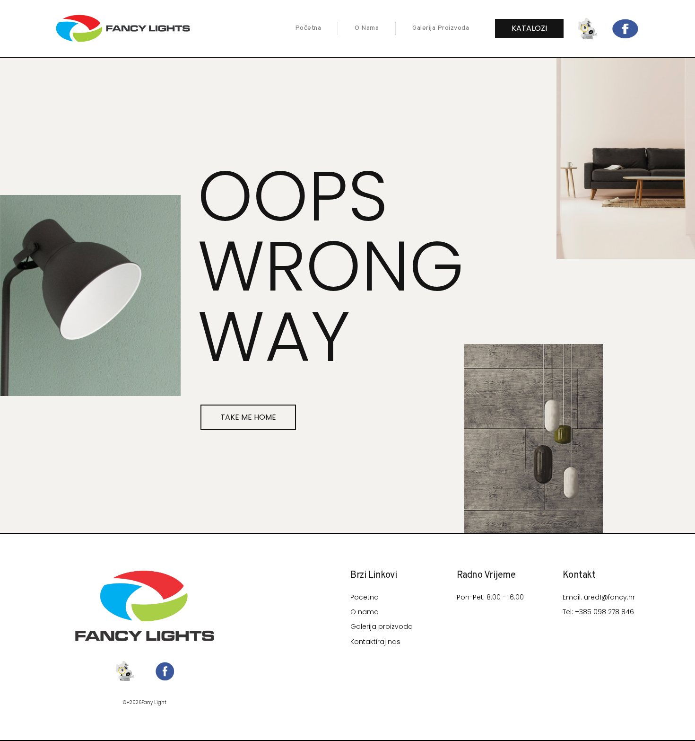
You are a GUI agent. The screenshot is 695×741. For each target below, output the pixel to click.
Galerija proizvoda (440, 28)
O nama (367, 28)
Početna (308, 28)
